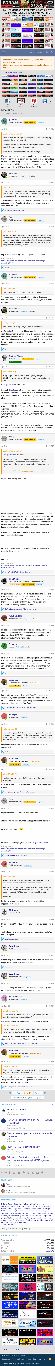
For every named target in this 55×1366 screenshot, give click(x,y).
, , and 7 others (21, 609)
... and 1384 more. (8, 1225)
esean (10, 1209)
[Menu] (4, 52)
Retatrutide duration (16, 1109)
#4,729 (51, 625)
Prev (18, 1093)
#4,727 (51, 446)
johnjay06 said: (8, 774)
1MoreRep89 (46, 1209)
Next (37, 1093)
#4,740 (51, 1061)
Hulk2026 (25, 1213)
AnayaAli (50, 1251)
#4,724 (51, 284)
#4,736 (51, 919)
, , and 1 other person (20, 792)
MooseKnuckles (35, 1216)
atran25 (38, 1218)
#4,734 (51, 808)
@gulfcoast (13, 390)
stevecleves (29, 1211)
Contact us (6, 1359)
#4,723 (51, 227)
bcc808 (32, 1213)
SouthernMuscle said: (11, 134)
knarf (27, 1204)
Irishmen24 (5, 1222)
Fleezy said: (7, 289)
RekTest (31, 1206)
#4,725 (51, 318)
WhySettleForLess (8, 1206)
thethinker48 (48, 1220)
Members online (8, 1200)
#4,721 (51, 129)
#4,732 (51, 724)
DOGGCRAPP (21, 1206)
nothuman (6, 113)
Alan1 (22, 1220)
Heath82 (4, 1209)
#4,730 (51, 653)
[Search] (52, 52)
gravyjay (6, 1216)
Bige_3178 (14, 1222)
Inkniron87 (14, 1218)
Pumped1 (10, 1149)
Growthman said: (9, 1011)
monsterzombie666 (17, 1204)
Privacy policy (30, 1359)
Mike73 (25, 1216)
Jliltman (4, 1220)
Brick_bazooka (15, 1213)
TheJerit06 (5, 1213)
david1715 (38, 1206)
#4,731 (51, 691)
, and (14, 210)
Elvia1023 (33, 1204)
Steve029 (47, 1206)
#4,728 (51, 590)
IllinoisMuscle (40, 1211)
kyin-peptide (46, 1216)
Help (39, 1359)
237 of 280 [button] (27, 1093)
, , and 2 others (18, 572)
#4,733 (51, 769)
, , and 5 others (20, 708)
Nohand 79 (5, 1204)
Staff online (6, 1180)
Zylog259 (16, 1220)
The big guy (30, 1218)
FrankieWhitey (16, 1216)
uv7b (8, 1139)
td (52, 1206)
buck (10, 1220)
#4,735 (51, 872)
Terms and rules (18, 1359)
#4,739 (51, 1006)
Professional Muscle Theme (14, 1355)
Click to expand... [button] (27, 472)
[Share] (46, 129)
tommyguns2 (26, 1209)
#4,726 (51, 367)
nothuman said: (8, 187)
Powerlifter (20, 1211)
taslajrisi (40, 1220)
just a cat (45, 1213)
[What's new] (46, 52)
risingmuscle (11, 1125)
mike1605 (22, 1222)
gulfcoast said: (8, 231)
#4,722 (51, 182)
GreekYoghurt (31, 1220)
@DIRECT (29, 843)
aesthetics (46, 1218)
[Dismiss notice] (51, 59)
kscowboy (10, 1112)
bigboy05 (17, 1209)
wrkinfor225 (36, 1209)
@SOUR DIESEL (42, 843)
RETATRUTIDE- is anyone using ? (23, 1147)
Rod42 (38, 1213)
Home (45, 1359)
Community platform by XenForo (21, 1363)
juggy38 (9, 1163)
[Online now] (6, 124)
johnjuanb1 (5, 1218)
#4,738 (51, 983)
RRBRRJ (4, 1211)
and (11, 939)
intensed (22, 1218)
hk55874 (12, 1211)
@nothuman (11, 385)
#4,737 (51, 955)
